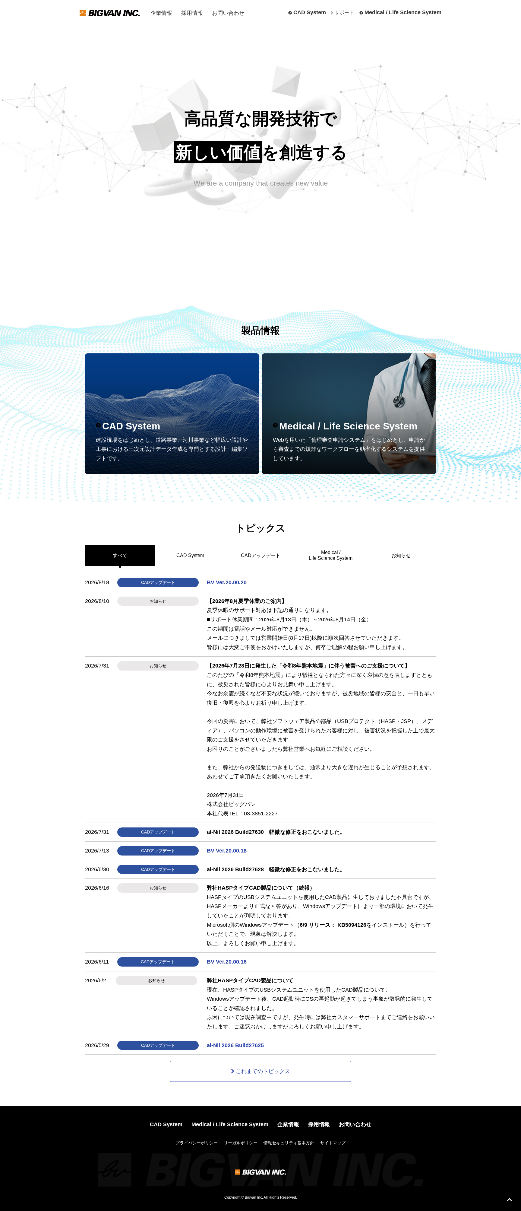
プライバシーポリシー (196, 1142)
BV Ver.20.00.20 (227, 582)
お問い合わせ (228, 13)
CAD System (309, 12)
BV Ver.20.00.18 (227, 851)
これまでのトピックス (263, 1071)
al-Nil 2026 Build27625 (235, 1045)
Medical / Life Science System (403, 12)
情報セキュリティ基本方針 (289, 1142)
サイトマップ (333, 1142)
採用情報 (192, 13)
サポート (344, 12)
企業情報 (161, 13)
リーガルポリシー (240, 1142)
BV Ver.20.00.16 (227, 962)
